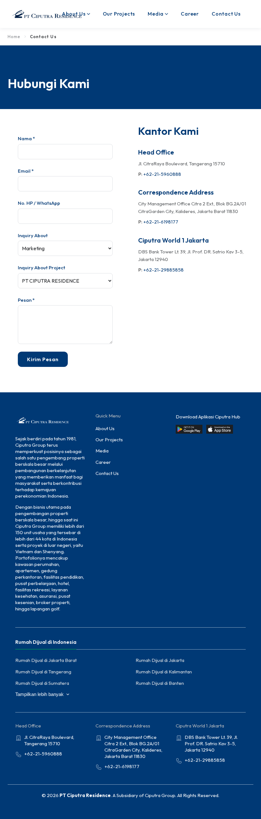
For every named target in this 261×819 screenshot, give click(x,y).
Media (156, 13)
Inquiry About (33, 235)
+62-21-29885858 (163, 270)
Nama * (26, 138)
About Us (73, 13)
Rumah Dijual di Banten (160, 683)
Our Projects (119, 13)
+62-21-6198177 (160, 222)
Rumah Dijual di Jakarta (160, 660)
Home (14, 36)
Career (190, 13)
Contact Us (226, 13)
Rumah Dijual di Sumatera (42, 683)
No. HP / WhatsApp (39, 203)
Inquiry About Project (41, 268)
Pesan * (26, 300)
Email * (26, 171)
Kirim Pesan (43, 359)
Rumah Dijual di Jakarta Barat (46, 660)
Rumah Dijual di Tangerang (43, 672)
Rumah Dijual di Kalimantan (164, 672)
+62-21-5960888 (162, 174)
